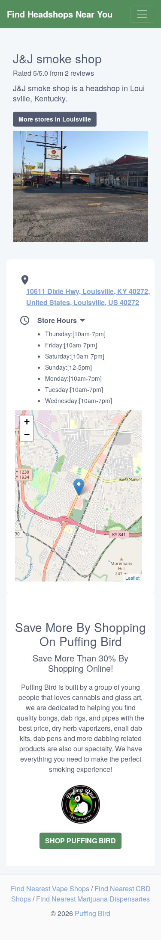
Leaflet (132, 577)
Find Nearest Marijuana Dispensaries (93, 899)
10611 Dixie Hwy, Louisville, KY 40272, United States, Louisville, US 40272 (88, 296)
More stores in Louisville (54, 119)
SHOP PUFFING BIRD (80, 840)
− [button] (27, 434)
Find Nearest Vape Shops (51, 888)
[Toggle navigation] (142, 14)
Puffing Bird (92, 913)
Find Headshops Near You (59, 14)
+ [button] (27, 421)
